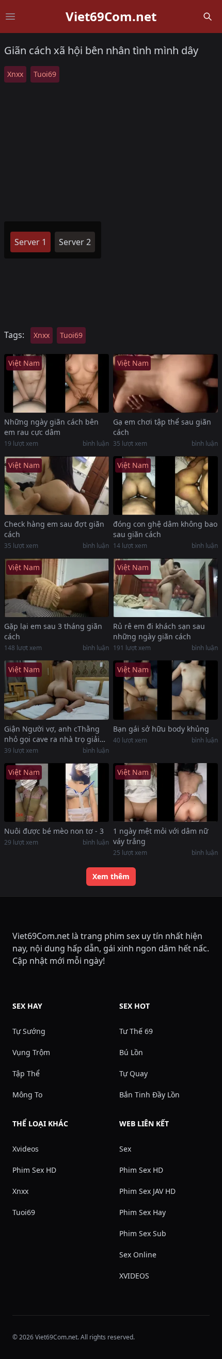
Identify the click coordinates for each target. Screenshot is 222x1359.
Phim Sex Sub (142, 1233)
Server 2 (75, 242)
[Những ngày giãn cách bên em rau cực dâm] (56, 383)
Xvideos (25, 1149)
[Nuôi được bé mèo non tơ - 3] (56, 792)
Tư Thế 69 (136, 1031)
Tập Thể (26, 1073)
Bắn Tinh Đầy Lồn (149, 1094)
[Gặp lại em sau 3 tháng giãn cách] (56, 587)
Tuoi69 (45, 74)
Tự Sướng (28, 1031)
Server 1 (30, 242)
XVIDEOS (134, 1276)
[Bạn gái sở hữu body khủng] (165, 689)
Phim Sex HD (34, 1170)
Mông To (27, 1094)
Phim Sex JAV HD (147, 1191)
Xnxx (15, 74)
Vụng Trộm (31, 1052)
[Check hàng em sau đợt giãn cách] (56, 485)
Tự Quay (133, 1073)
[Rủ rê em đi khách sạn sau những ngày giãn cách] (165, 587)
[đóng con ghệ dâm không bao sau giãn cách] (165, 485)
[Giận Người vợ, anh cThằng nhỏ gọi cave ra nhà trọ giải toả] (56, 689)
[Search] (207, 16)
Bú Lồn (131, 1052)
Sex (125, 1149)
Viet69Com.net (111, 16)
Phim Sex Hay (142, 1212)
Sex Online (137, 1254)
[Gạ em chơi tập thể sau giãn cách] (165, 383)
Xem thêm (111, 876)
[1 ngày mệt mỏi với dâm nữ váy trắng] (165, 792)
